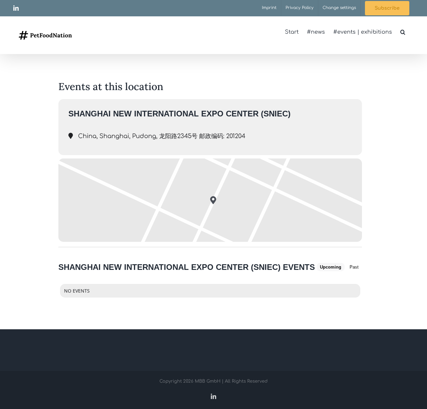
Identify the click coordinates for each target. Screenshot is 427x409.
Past (354, 267)
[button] (402, 32)
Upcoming (330, 267)
